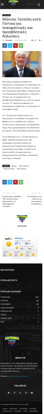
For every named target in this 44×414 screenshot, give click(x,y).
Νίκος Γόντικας (24, 166)
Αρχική (4, 11)
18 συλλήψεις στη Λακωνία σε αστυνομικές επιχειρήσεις (34, 200)
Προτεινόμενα (21, 169)
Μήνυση (14, 166)
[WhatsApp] (21, 45)
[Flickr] (20, 392)
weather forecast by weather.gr (20, 258)
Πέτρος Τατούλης (8, 169)
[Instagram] (26, 392)
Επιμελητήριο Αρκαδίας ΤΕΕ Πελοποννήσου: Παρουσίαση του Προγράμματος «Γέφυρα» (11, 201)
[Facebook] (4, 45)
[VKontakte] (31, 392)
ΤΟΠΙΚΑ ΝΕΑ (13, 11)
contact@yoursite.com (18, 376)
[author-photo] (22, 223)
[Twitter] (10, 45)
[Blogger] (8, 392)
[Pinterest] (15, 45)
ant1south (8, 40)
